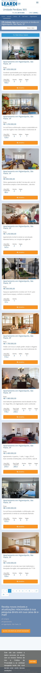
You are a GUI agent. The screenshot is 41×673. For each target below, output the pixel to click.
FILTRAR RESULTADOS (20, 35)
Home (3, 16)
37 (36, 591)
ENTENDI (33, 661)
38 (3, 594)
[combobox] (19, 28)
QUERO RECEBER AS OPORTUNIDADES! (16, 631)
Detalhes (21, 88)
